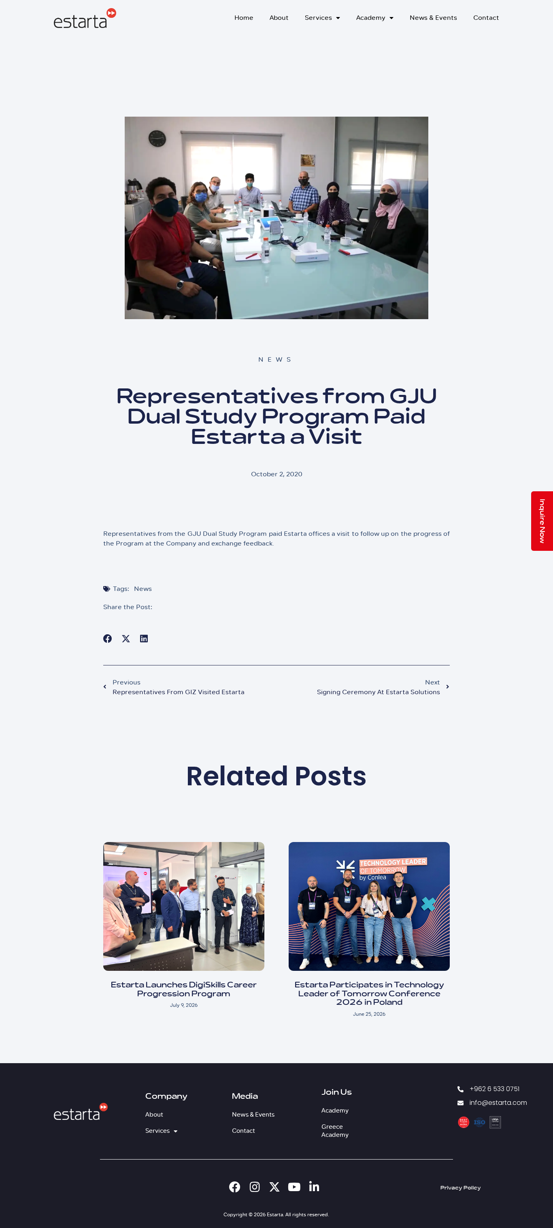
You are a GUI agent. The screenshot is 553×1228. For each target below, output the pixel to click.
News (143, 589)
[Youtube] (294, 1187)
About (279, 18)
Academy (370, 18)
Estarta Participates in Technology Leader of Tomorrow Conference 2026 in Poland (369, 993)
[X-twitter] (274, 1187)
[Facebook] (234, 1187)
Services (318, 18)
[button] (108, 638)
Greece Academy (335, 1131)
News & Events (433, 18)
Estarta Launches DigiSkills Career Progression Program (184, 989)
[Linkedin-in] (314, 1187)
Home (243, 18)
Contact (486, 18)
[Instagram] (254, 1187)
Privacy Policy (460, 1188)
